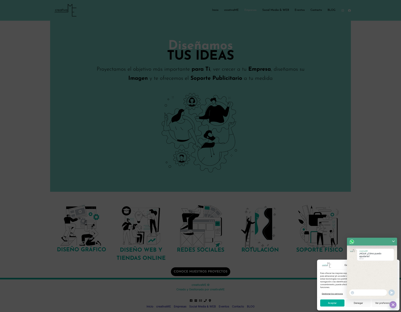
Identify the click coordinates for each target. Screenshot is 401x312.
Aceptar (332, 302)
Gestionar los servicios (332, 294)
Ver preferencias (384, 302)
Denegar (358, 302)
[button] (394, 265)
